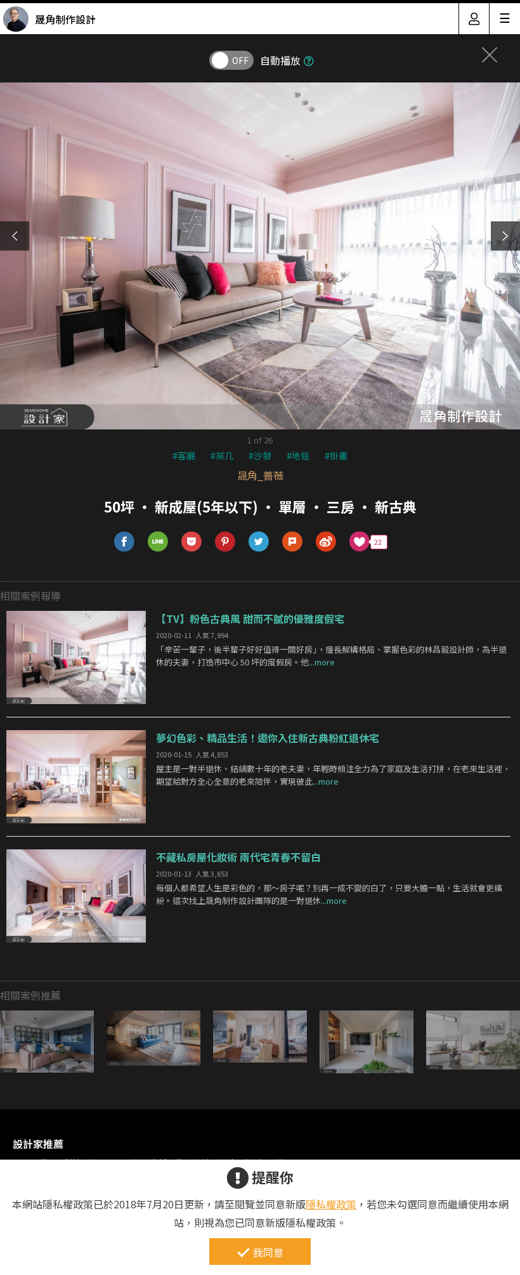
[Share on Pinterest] (225, 542)
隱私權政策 (331, 1204)
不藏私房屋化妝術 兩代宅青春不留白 (238, 857)
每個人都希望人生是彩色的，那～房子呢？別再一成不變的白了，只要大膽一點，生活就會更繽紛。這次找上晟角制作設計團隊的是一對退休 (329, 894)
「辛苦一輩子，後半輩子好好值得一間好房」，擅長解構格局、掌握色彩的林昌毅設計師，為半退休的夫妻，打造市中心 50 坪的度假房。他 (331, 656)
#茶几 (222, 455)
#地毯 (298, 455)
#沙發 (260, 455)
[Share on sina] (326, 542)
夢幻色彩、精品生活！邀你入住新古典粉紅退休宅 (267, 737)
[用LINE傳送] (158, 542)
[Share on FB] (124, 542)
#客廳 (183, 455)
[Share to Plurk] (292, 542)
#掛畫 (336, 455)
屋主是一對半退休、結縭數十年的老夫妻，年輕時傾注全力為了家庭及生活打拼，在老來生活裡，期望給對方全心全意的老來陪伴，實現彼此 (333, 775)
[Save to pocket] (191, 542)
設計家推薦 (38, 1143)
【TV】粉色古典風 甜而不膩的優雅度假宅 (250, 618)
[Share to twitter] (259, 542)
